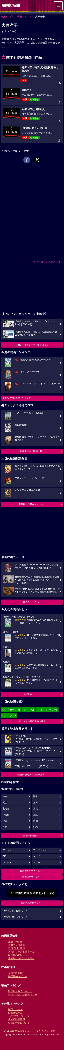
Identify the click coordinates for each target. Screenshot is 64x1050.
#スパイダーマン (10, 709)
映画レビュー (31, 694)
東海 (35, 802)
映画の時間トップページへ (16, 917)
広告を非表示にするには (47, 262)
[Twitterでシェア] (37, 160)
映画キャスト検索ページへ (16, 911)
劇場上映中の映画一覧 (31, 451)
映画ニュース (15, 1009)
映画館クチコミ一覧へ (31, 871)
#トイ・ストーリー (46, 709)
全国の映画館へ (31, 835)
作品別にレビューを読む (21, 958)
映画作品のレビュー (19, 955)
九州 (5, 827)
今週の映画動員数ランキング (16, 398)
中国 (5, 821)
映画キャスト (24, 16)
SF (4, 856)
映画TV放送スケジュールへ (31, 774)
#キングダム (8, 715)
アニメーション (41, 850)
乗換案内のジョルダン (22, 1031)
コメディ (7, 862)
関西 (5, 802)
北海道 (6, 808)
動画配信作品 (15, 1012)
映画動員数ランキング (20, 991)
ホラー (36, 862)
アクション (8, 850)
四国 (35, 821)
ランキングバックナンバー (22, 994)
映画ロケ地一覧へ (31, 877)
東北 (35, 808)
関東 (35, 796)
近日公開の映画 (16, 948)
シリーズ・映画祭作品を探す (31, 721)
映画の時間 (7, 16)
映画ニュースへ (31, 602)
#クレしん (28, 709)
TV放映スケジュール (19, 1016)
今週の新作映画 (16, 945)
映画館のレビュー (17, 976)
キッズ (36, 856)
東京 (5, 796)
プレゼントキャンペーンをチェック (31, 344)
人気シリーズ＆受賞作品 (21, 951)
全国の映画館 (15, 973)
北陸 (35, 815)
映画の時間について (31, 903)
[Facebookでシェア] (26, 160)
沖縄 (35, 827)
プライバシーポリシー (48, 1031)
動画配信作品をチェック (31, 504)
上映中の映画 (15, 941)
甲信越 (6, 815)
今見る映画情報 (16, 1019)
